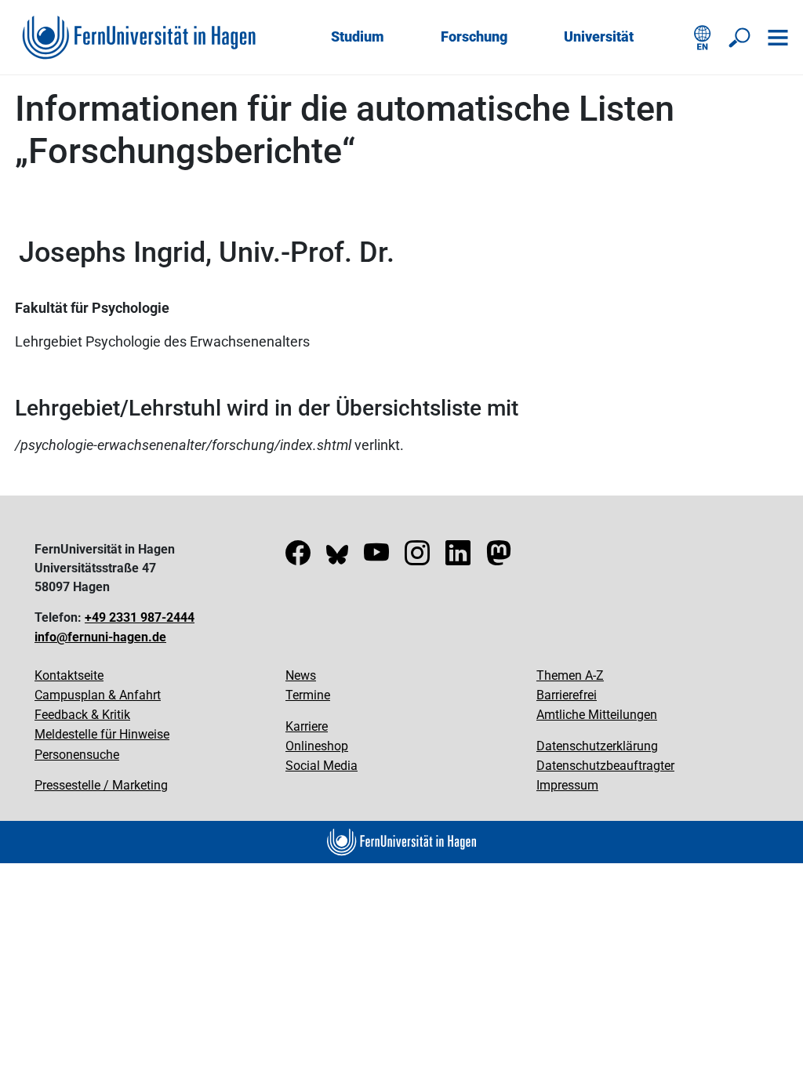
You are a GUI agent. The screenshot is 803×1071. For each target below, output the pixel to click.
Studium (357, 36)
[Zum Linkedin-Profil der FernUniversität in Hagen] (458, 557)
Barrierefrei (566, 695)
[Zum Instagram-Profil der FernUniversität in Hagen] (417, 557)
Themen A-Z (570, 675)
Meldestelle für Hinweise (102, 734)
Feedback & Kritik (82, 714)
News (300, 675)
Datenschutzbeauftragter (605, 765)
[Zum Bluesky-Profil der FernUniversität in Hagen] (337, 557)
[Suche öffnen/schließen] (740, 37)
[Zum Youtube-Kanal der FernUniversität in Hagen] (376, 557)
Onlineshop (316, 746)
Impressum (567, 785)
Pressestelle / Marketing (101, 785)
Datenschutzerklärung (597, 746)
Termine (307, 695)
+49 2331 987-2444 (139, 617)
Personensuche (77, 754)
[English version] (702, 37)
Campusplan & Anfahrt (98, 695)
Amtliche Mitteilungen (596, 714)
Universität (599, 36)
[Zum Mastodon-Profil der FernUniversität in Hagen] (498, 557)
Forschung (474, 36)
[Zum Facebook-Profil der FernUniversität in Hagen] (298, 557)
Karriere (306, 726)
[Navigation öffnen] (778, 37)
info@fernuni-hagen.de (100, 637)
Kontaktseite (69, 675)
